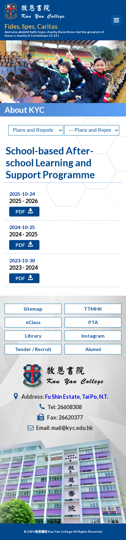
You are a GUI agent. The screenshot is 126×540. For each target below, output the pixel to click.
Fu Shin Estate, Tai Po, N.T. (76, 396)
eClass (33, 322)
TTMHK (93, 309)
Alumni (93, 349)
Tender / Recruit (33, 349)
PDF (21, 211)
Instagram (93, 335)
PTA (93, 322)
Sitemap (33, 309)
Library (33, 335)
